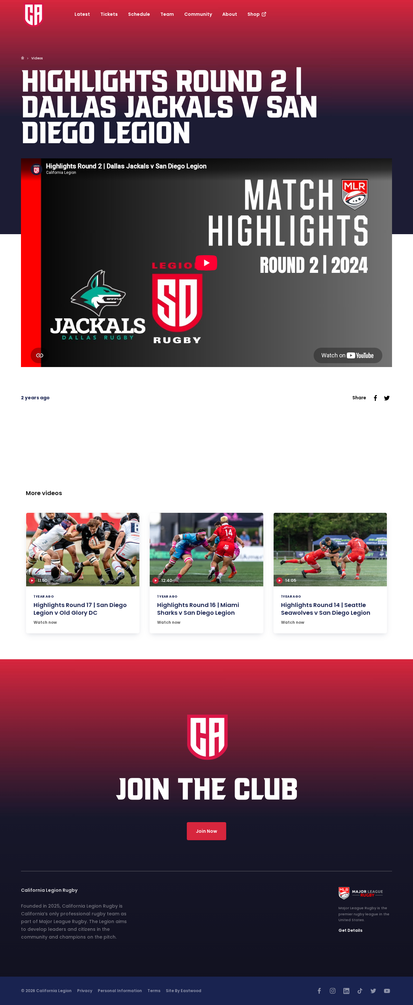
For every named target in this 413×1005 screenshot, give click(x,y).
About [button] (229, 14)
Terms (153, 990)
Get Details (350, 930)
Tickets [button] (109, 14)
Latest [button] (82, 14)
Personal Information (120, 990)
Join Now (206, 831)
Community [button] (198, 14)
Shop (254, 14)
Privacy (84, 990)
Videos (37, 58)
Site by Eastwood (183, 990)
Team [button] (167, 14)
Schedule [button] (139, 14)
